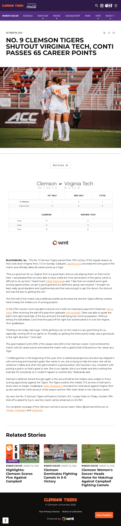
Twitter (10, 410)
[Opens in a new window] (108, 5)
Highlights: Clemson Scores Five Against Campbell (19, 475)
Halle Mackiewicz (52, 386)
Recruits (110, 16)
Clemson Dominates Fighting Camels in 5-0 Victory (60, 475)
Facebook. (37, 410)
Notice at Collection (72, 511)
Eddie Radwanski (55, 281)
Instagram (20, 410)
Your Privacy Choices (49, 511)
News (87, 16)
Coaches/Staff (72, 16)
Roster (56, 16)
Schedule (101, 5)
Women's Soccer (14, 466)
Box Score (58, 165)
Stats (98, 16)
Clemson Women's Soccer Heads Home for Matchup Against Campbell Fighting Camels (97, 477)
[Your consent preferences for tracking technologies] (6, 520)
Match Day (43, 16)
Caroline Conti (74, 263)
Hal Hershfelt (73, 312)
